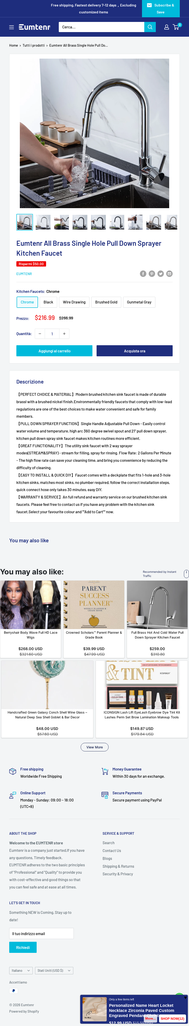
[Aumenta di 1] (64, 334)
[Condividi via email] (169, 273)
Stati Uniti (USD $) (50, 970)
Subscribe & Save (164, 8)
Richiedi (23, 947)
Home (13, 45)
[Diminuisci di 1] (40, 334)
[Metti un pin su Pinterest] (152, 273)
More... (150, 1018)
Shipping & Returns (118, 866)
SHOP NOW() (172, 1018)
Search (109, 842)
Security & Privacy (118, 873)
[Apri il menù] (11, 27)
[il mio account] (166, 27)
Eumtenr (24, 274)
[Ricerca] (150, 27)
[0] (176, 27)
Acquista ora (134, 350)
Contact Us (112, 850)
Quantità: (24, 333)
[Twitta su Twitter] (160, 273)
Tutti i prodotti (34, 45)
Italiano (17, 970)
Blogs (107, 858)
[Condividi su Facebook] (143, 273)
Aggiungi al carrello (54, 350)
